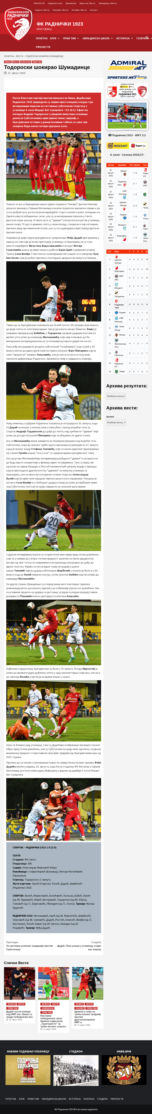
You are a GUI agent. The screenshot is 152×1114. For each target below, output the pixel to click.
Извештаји (25, 62)
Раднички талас (55, 3)
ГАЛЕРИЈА (88, 1098)
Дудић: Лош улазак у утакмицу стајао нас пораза (79, 946)
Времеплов (71, 3)
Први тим (37, 62)
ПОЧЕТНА (42, 38)
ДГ (147, 252)
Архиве (110, 416)
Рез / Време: (135, 165)
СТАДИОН (102, 1098)
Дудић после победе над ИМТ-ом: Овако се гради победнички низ (19, 1014)
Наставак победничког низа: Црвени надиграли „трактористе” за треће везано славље (53, 1021)
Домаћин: (122, 165)
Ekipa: (116, 252)
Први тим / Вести (87, 3)
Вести (16, 62)
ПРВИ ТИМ (69, 38)
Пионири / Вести (60, 10)
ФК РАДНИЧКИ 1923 (60, 24)
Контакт (94, 10)
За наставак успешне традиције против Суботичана (29, 946)
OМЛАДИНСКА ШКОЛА (96, 38)
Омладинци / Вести (108, 3)
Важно (8, 62)
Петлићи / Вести (79, 10)
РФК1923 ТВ (39, 3)
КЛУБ (53, 38)
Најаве (80, 1008)
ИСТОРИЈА (123, 38)
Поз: (109, 252)
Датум (111, 165)
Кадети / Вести (42, 10)
